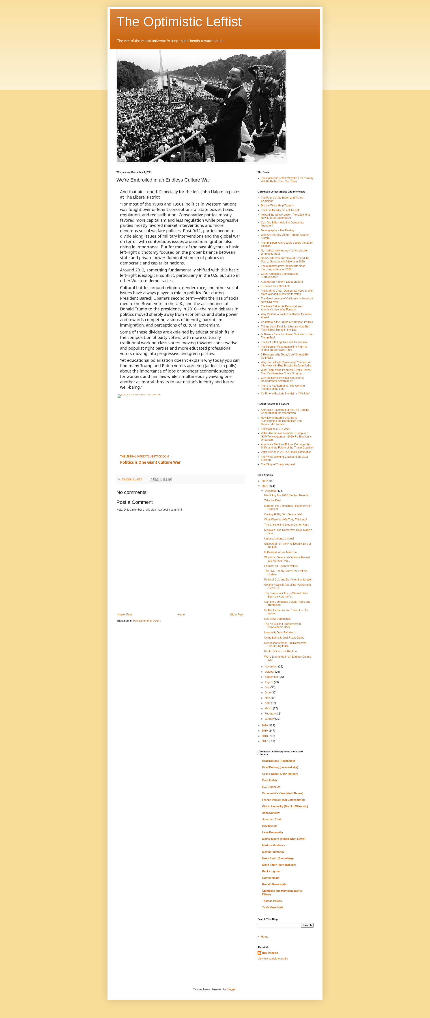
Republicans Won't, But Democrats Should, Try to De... (285, 644)
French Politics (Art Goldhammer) (283, 799)
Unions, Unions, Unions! (279, 538)
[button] (238, 452)
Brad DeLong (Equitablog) (278, 760)
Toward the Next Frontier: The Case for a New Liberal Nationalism (285, 216)
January (270, 718)
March (269, 708)
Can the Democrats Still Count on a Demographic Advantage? (282, 379)
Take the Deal (272, 500)
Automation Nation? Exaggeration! (282, 281)
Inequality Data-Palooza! (279, 632)
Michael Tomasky (273, 851)
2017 (265, 741)
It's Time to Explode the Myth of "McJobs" (285, 393)
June (268, 692)
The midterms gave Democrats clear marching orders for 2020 (283, 267)
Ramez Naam (271, 877)
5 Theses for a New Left (275, 286)
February (270, 713)
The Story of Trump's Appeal (278, 464)
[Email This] (152, 479)
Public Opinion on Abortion (280, 651)
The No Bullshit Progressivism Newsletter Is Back (282, 625)
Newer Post (125, 614)
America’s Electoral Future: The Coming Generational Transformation (285, 411)
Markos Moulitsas (273, 845)
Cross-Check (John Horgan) (280, 773)
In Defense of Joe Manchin (280, 552)
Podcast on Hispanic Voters (281, 565)
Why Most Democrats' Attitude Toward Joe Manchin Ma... (287, 559)
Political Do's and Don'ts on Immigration (288, 579)
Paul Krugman (271, 871)
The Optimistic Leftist (179, 21)
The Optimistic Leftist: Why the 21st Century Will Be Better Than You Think (287, 180)
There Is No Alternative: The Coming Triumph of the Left (283, 387)
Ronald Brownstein (274, 884)
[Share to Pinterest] (169, 479)
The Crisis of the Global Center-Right (286, 524)
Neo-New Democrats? (277, 618)
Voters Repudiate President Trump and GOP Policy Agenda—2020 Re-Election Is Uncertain (286, 436)
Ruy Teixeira (270, 952)
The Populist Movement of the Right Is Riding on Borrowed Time (284, 348)
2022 (265, 481)
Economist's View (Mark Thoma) (282, 793)
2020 (265, 725)
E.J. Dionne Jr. (271, 786)
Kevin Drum (269, 825)
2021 (265, 486)
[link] (172, 422)
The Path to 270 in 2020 (275, 428)
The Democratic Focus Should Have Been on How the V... (286, 595)
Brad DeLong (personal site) (280, 767)
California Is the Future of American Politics (287, 322)
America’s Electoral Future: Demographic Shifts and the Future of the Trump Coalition (287, 446)
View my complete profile (273, 958)
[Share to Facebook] (165, 479)
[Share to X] (161, 479)
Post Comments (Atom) (147, 620)
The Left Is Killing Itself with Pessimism (284, 342)
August (269, 682)
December (271, 490)
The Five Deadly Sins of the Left (280, 210)
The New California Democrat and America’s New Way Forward (281, 308)
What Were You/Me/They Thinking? (285, 519)
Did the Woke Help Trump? (277, 205)
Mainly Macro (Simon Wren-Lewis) (283, 838)
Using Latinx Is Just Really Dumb (284, 637)
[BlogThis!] (156, 479)
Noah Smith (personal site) (279, 864)
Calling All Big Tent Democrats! (283, 514)
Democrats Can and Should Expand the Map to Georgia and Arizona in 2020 (285, 260)
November (271, 666)
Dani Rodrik (269, 780)
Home (181, 614)
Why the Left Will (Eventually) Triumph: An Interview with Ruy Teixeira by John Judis (286, 364)
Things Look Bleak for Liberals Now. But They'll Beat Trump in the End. (285, 328)
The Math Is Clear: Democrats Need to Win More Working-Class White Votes (287, 292)
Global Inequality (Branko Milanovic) (285, 806)
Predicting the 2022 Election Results (286, 495)
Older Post (236, 614)
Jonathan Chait (272, 819)
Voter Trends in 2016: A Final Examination (286, 452)
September (272, 676)
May (268, 698)
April (268, 703)
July (267, 687)
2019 (265, 730)
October (270, 671)
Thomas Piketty (272, 901)
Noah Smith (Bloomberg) (278, 858)
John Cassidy (271, 812)
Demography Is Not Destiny (277, 230)
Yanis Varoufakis (273, 907)
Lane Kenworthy (272, 832)
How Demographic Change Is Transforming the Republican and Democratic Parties (281, 421)
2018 (265, 736)
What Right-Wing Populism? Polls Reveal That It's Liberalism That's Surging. (286, 371)
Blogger (231, 989)
